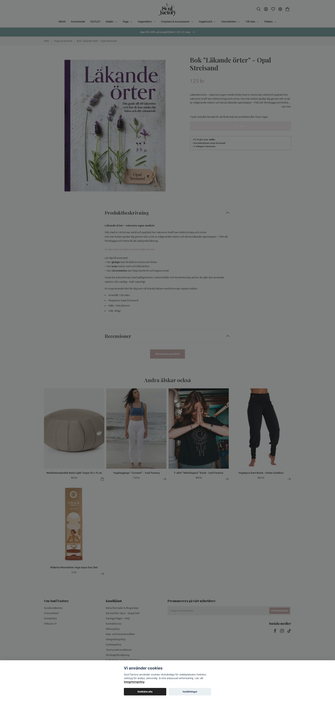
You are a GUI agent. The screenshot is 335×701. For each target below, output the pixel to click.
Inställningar (190, 691)
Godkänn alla (144, 691)
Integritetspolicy (134, 681)
